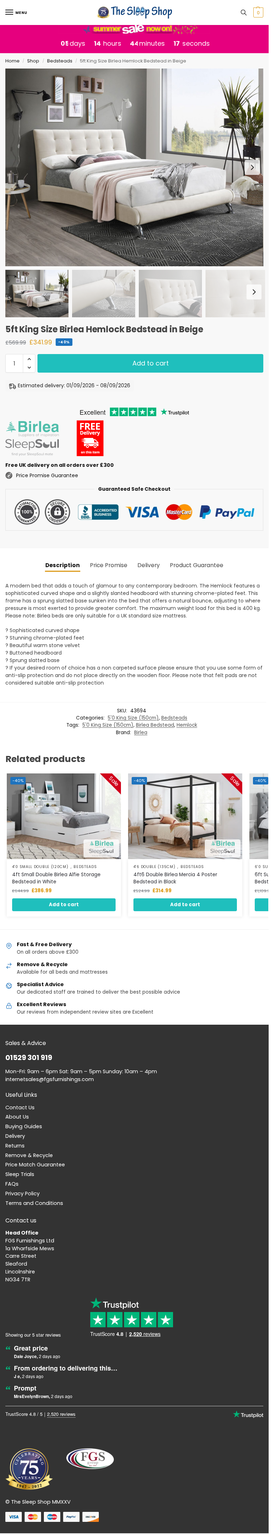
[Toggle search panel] (243, 12)
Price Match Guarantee (35, 1164)
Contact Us (20, 1107)
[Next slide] (252, 167)
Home (12, 61)
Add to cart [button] (64, 904)
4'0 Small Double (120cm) (40, 866)
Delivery (15, 1136)
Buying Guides (23, 1126)
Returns (15, 1145)
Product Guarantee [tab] (196, 565)
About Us (17, 1116)
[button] (257, 12)
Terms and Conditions (34, 1203)
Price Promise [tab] (108, 565)
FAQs (12, 1183)
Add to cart (150, 363)
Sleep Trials (19, 1174)
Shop (33, 61)
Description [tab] (62, 565)
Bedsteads (59, 61)
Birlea (140, 732)
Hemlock (187, 725)
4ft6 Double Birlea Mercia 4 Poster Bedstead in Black (175, 878)
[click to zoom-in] (134, 167)
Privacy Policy (22, 1193)
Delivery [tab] (148, 565)
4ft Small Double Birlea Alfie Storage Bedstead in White (56, 878)
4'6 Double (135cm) (154, 866)
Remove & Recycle (29, 1155)
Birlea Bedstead (155, 725)
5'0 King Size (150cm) (133, 718)
